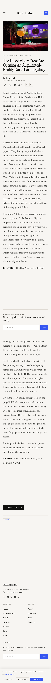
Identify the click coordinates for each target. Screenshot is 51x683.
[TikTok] (19, 597)
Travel (5, 56)
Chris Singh (10, 78)
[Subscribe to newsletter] (46, 13)
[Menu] (4, 13)
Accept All (36, 679)
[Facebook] (8, 597)
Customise (8, 679)
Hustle (5, 609)
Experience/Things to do (20, 56)
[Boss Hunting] (25, 13)
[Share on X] (10, 85)
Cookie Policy (10, 674)
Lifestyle (6, 622)
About (30, 609)
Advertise (32, 613)
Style (5, 631)
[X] (11, 597)
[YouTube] (15, 597)
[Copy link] (5, 85)
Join (44, 327)
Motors (6, 626)
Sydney (6, 519)
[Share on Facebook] (15, 85)
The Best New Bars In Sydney (30, 267)
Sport (5, 635)
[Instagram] (4, 597)
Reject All (22, 679)
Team (30, 618)
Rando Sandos (10, 386)
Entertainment (9, 613)
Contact (31, 622)
